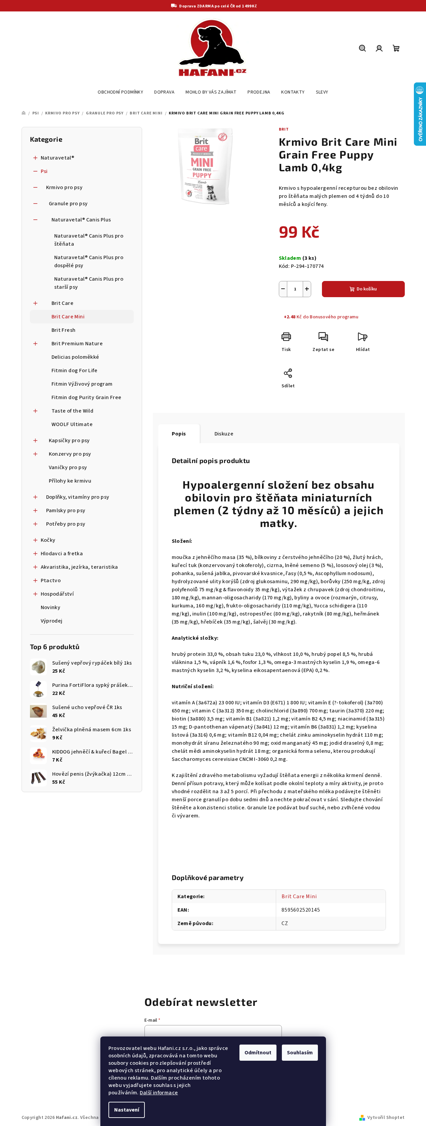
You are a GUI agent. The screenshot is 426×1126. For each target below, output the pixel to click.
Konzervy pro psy (70, 454)
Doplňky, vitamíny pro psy (77, 497)
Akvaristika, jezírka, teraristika (79, 567)
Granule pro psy (68, 203)
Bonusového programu (334, 317)
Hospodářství (57, 594)
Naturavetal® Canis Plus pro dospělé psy (89, 261)
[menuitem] (120, 92)
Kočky (48, 540)
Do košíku (367, 289)
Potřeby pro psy (66, 524)
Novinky (51, 607)
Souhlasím (300, 1052)
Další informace (159, 1092)
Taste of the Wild (73, 411)
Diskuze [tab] (224, 433)
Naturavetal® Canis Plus (81, 219)
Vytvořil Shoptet (385, 1117)
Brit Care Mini (68, 316)
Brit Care (63, 303)
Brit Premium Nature (77, 343)
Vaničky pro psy (68, 467)
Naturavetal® (57, 158)
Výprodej (52, 621)
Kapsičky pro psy (69, 440)
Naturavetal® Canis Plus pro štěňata (89, 240)
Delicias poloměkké (75, 357)
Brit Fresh (64, 330)
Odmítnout (257, 1052)
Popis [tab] (179, 433)
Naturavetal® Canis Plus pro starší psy (89, 283)
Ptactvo (51, 580)
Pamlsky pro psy (66, 510)
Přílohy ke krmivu (70, 481)
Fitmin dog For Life (75, 370)
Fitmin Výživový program (82, 384)
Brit (284, 129)
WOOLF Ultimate (72, 424)
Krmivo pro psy (64, 187)
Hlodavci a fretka (62, 553)
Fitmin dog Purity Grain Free (87, 397)
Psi (44, 171)
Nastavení (126, 1110)
